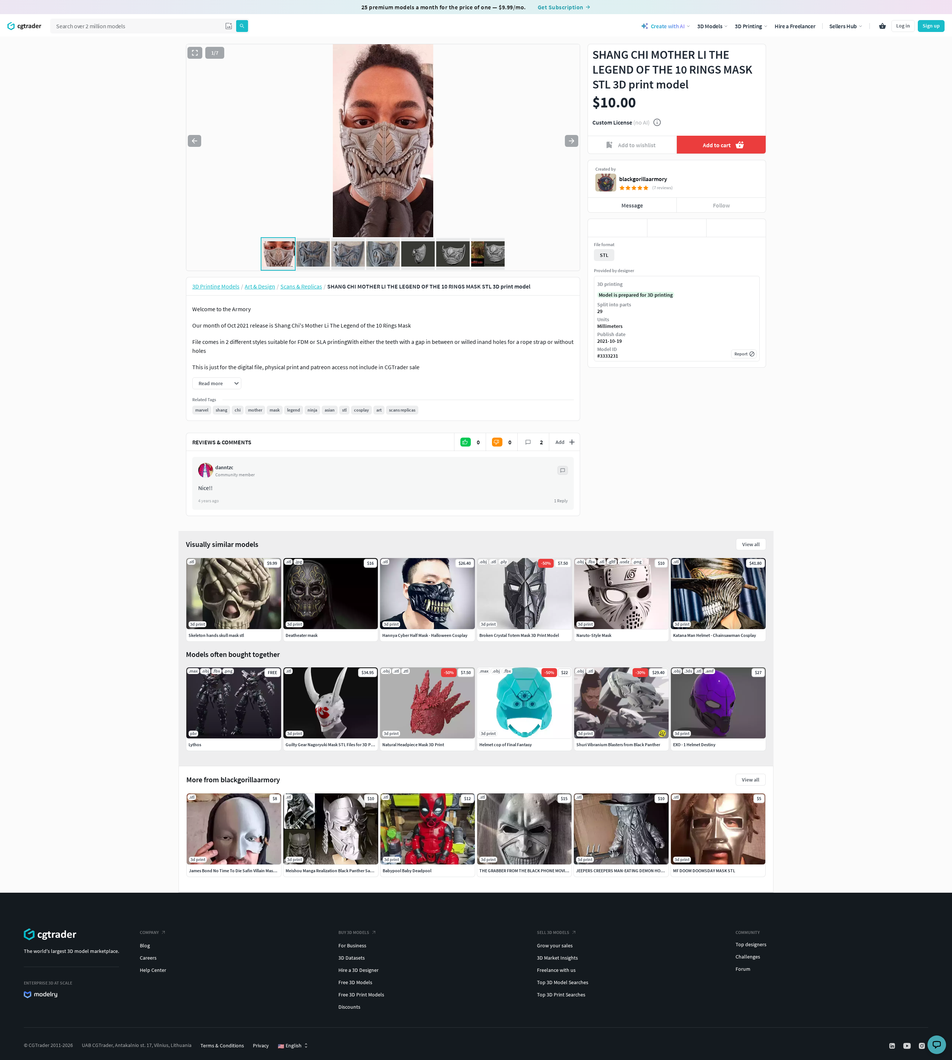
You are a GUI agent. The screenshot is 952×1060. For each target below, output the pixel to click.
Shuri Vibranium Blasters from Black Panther (618, 744)
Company (149, 932)
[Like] (617, 228)
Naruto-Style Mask (593, 635)
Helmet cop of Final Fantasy (505, 744)
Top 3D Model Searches (562, 982)
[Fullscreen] (194, 53)
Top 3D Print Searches (561, 994)
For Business (352, 945)
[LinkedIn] (892, 1045)
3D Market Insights (557, 957)
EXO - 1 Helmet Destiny (694, 744)
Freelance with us (556, 970)
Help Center (153, 970)
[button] (229, 26)
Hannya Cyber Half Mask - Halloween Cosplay (424, 635)
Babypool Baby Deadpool (407, 870)
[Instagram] (922, 1046)
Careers (148, 957)
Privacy (261, 1045)
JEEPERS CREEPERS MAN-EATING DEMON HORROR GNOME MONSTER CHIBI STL (651, 870)
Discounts (349, 1006)
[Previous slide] (194, 141)
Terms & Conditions (222, 1045)
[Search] (242, 26)
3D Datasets (351, 957)
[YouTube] (907, 1045)
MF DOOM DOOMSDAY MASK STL (704, 870)
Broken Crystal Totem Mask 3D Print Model (519, 635)
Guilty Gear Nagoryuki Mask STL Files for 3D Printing (334, 744)
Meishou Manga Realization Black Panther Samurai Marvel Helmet (347, 870)
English (290, 1046)
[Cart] (882, 26)
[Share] (736, 228)
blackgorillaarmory (643, 179)
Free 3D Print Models (361, 994)
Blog (145, 945)
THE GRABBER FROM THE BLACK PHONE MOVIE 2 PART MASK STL (540, 870)
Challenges (748, 956)
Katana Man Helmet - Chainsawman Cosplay (714, 635)
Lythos (195, 744)
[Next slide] (571, 141)
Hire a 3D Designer (358, 970)
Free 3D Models (355, 982)
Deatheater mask (302, 635)
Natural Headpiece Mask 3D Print (413, 744)
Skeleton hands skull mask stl (216, 635)
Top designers (751, 944)
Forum (743, 969)
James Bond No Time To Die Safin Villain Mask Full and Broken (247, 870)
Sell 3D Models (553, 932)
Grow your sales (555, 945)
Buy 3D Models (353, 932)
